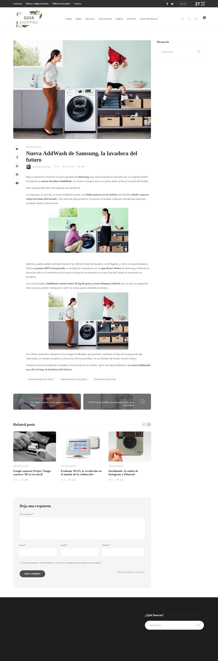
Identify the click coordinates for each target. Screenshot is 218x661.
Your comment (26, 514)
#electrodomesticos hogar (41, 379)
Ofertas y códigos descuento (37, 4)
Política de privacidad (61, 4)
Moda (79, 19)
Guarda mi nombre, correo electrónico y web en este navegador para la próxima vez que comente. (61, 563)
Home (69, 19)
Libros (119, 19)
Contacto (77, 4)
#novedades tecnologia (105, 379)
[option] (34, 455)
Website (106, 545)
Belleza (90, 19)
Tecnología (105, 19)
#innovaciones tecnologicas (74, 379)
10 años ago (46, 167)
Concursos (17, 4)
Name (22, 545)
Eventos (131, 19)
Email (64, 545)
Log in (183, 4)
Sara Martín (36, 167)
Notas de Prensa (149, 19)
